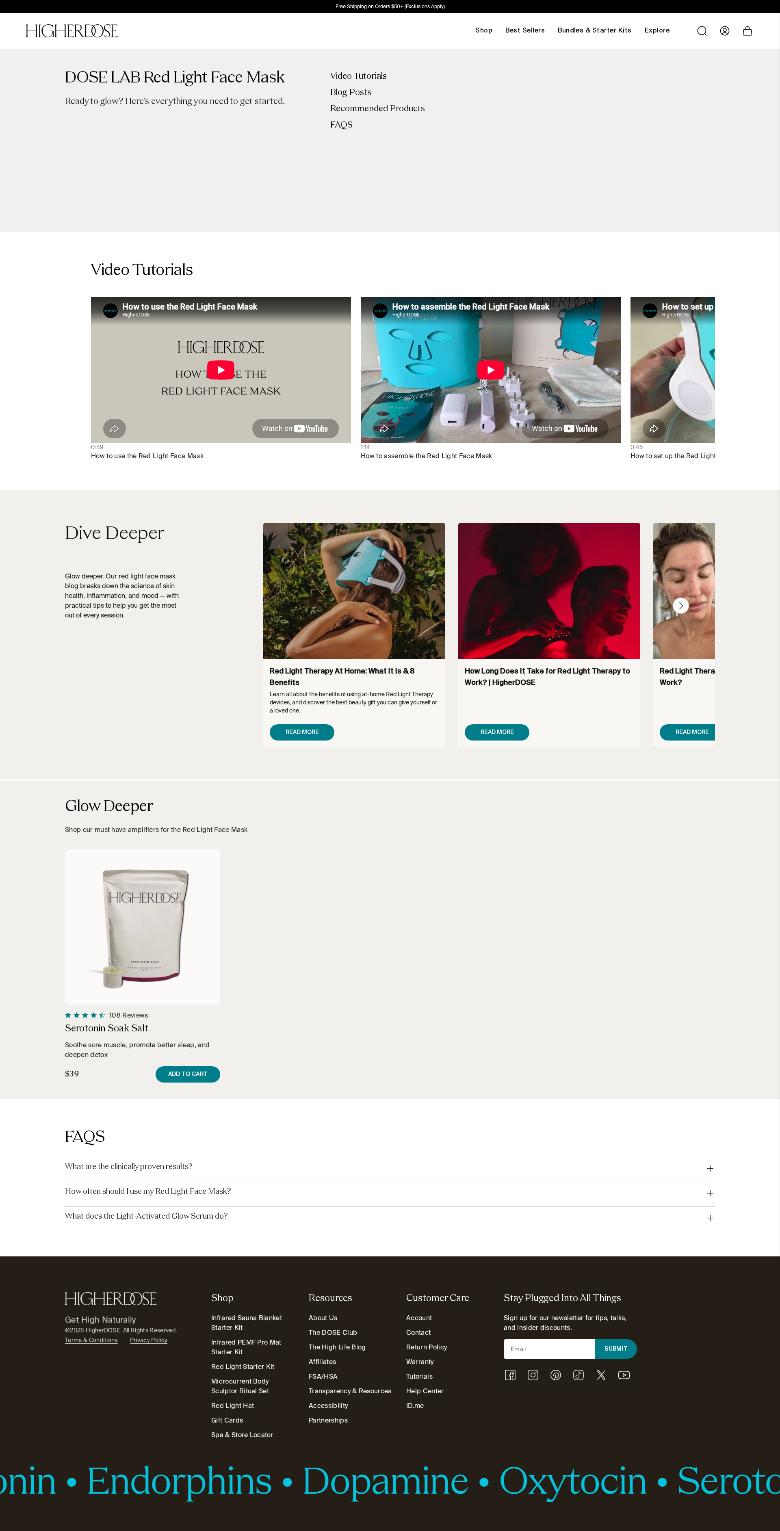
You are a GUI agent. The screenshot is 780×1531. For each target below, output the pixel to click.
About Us (323, 1318)
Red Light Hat (232, 1405)
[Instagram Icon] (533, 1375)
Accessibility (328, 1405)
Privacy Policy (148, 1340)
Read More (302, 732)
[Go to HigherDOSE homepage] (72, 30)
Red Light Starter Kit (243, 1366)
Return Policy (426, 1347)
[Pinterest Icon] (555, 1375)
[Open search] (702, 30)
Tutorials (419, 1376)
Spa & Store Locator (242, 1435)
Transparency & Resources (350, 1391)
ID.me (415, 1405)
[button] (681, 606)
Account (419, 1318)
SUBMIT (616, 1349)
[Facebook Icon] (510, 1375)
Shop (483, 31)
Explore (657, 31)
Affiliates (322, 1362)
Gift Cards (227, 1420)
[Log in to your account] (724, 30)
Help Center (425, 1391)
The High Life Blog (337, 1347)
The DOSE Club (333, 1332)
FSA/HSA (323, 1376)
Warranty (420, 1362)
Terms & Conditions (91, 1340)
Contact (418, 1332)
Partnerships (328, 1420)
